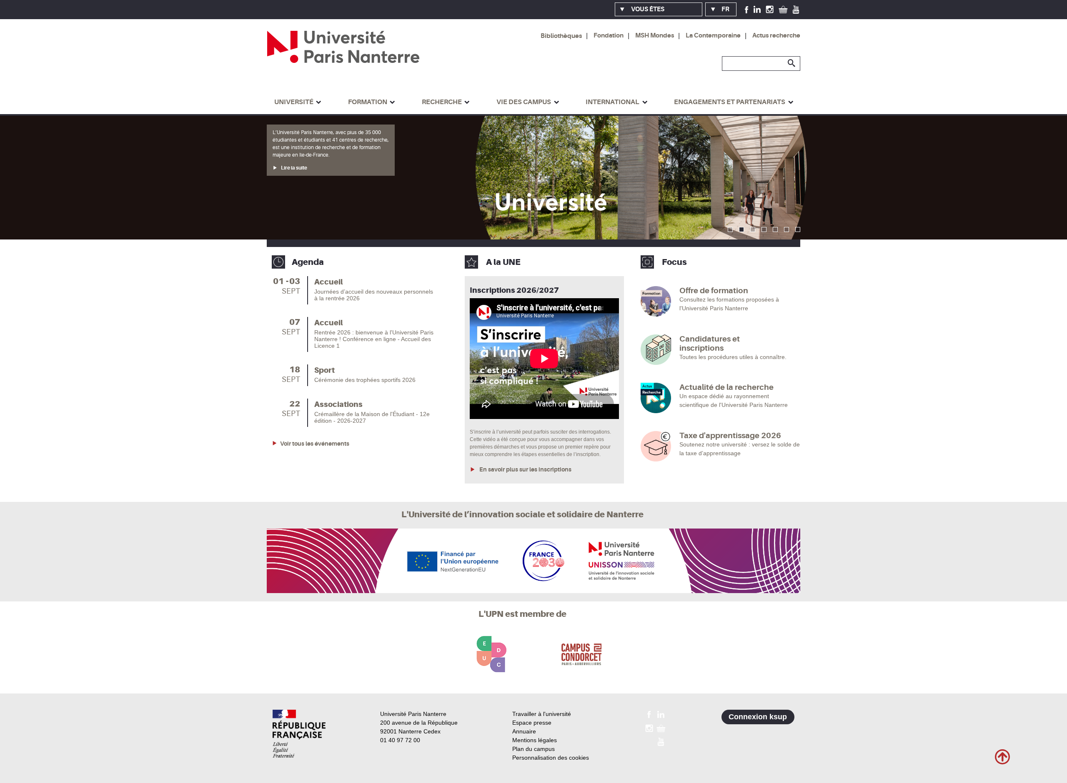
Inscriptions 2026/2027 (514, 290)
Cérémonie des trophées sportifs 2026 (365, 380)
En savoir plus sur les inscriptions (524, 469)
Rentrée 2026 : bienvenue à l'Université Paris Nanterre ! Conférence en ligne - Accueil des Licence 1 (373, 339)
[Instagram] (770, 9)
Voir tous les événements (314, 443)
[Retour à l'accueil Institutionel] (299, 734)
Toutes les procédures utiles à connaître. (732, 357)
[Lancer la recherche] (791, 63)
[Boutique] (783, 9)
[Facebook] (747, 9)
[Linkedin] (757, 9)
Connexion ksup (758, 717)
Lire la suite (293, 190)
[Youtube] (796, 9)
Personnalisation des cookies (550, 757)
